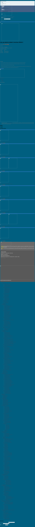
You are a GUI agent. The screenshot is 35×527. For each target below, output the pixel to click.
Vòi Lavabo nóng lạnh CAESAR (8, 383)
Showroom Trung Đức (9, 122)
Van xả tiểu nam (6, 495)
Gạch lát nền (4, 287)
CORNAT (1, 79)
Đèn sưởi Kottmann (6, 476)
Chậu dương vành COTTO (7, 362)
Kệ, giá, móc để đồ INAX (7, 458)
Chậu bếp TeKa (5, 397)
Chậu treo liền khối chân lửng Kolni (8, 345)
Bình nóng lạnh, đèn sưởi (5, 474)
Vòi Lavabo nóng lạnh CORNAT (8, 381)
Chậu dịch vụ (4, 370)
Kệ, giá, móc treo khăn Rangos (8, 459)
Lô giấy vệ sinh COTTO (7, 463)
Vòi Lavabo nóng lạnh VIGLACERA (8, 385)
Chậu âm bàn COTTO (6, 367)
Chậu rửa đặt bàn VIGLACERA (7, 352)
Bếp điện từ (4, 510)
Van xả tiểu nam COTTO (8, 498)
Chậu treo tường (5, 331)
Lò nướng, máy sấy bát (5, 513)
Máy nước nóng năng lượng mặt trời (7, 484)
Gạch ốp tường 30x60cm (7, 285)
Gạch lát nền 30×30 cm (7, 288)
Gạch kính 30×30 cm (6, 299)
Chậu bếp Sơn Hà (5, 396)
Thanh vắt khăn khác (6, 469)
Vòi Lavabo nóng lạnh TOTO (7, 379)
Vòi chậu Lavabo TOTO (5, 390)
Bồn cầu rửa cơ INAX (6, 321)
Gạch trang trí (4, 303)
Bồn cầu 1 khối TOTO (6, 305)
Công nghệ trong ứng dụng (6, 8)
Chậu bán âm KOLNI (6, 354)
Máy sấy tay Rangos (6, 472)
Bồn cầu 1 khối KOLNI (7, 308)
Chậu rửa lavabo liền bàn (6, 369)
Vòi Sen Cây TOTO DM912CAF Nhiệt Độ (5, 211)
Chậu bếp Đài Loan (5, 395)
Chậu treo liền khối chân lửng (6, 344)
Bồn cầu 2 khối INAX (6, 313)
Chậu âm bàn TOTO (6, 364)
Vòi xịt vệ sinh (4, 432)
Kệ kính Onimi (6, 444)
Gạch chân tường (5, 300)
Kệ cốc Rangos (6, 450)
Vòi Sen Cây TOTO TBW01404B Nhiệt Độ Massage (6, 183)
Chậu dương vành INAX (7, 360)
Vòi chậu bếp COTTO (5, 403)
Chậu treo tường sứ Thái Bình (7, 335)
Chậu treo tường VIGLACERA (7, 337)
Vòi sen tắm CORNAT (6, 408)
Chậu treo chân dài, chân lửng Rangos (8, 343)
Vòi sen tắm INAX (6, 410)
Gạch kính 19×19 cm (6, 298)
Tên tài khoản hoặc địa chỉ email (4, 522)
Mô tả (2, 80)
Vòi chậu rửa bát (4, 398)
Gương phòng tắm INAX (7, 440)
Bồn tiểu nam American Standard (8, 487)
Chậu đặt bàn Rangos (6, 351)
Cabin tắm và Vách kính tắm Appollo (8, 502)
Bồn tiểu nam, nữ (4, 485)
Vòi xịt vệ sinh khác (6, 436)
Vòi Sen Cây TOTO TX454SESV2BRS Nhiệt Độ (5, 239)
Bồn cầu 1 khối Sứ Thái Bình (7, 309)
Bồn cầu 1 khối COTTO (7, 307)
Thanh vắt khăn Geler (6, 466)
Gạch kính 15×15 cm (6, 297)
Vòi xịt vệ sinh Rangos (7, 435)
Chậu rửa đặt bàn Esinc (7, 348)
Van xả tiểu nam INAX (8, 496)
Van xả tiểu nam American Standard (10, 497)
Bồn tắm (4, 504)
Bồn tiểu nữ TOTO (6, 492)
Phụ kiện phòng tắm (4, 431)
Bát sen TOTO (7, 424)
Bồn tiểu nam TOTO (6, 486)
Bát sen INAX (7, 427)
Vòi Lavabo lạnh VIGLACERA (7, 377)
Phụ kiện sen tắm (5, 423)
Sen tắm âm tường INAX (7, 421)
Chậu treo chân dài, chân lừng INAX (8, 339)
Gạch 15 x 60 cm (6, 302)
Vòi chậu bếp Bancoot (5, 401)
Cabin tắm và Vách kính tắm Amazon (8, 503)
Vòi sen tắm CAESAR (6, 409)
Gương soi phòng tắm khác (7, 441)
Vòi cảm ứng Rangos (6, 389)
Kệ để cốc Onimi (6, 448)
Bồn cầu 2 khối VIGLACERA (7, 315)
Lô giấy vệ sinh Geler (6, 461)
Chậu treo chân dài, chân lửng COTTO (8, 342)
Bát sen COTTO (7, 428)
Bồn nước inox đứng (6, 518)
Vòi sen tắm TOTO (6, 406)
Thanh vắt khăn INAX (6, 468)
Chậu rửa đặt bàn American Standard (8, 349)
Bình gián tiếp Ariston (8, 480)
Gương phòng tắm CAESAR (7, 439)
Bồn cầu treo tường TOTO (7, 325)
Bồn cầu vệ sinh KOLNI (5, 330)
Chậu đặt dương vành (5, 358)
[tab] (18, 80)
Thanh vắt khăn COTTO (7, 467)
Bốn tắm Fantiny (6, 507)
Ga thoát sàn (4, 437)
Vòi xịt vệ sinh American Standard (8, 434)
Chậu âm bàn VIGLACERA (7, 368)
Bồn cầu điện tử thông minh (6, 317)
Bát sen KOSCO (7, 425)
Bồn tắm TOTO (6, 505)
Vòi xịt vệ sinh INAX (6, 433)
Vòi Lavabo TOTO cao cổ (7, 392)
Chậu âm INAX (6, 365)
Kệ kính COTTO (6, 445)
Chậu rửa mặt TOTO (5, 372)
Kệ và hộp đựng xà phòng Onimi (8, 453)
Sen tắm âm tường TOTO (7, 420)
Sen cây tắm (4, 413)
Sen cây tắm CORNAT (7, 416)
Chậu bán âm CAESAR (7, 355)
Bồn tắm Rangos (6, 509)
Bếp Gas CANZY (6, 512)
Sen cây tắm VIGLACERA (7, 419)
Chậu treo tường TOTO (7, 332)
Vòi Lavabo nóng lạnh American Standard (9, 384)
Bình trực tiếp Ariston (8, 483)
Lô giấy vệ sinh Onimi (6, 462)
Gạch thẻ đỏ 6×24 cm (6, 294)
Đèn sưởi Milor (6, 477)
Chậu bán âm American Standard (8, 356)
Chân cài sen (5, 430)
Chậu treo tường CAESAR (7, 334)
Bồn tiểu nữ (4, 491)
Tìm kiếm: (3, 3)
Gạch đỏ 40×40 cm (6, 295)
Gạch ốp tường (4, 283)
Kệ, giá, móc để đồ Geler (7, 457)
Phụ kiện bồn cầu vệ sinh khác (6, 327)
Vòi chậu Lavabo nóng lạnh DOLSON (8, 382)
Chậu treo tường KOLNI (7, 333)
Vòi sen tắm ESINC (6, 407)
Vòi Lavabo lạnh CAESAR (7, 375)
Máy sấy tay (4, 470)
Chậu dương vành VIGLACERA (7, 363)
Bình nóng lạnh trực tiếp (7, 482)
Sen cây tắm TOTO (6, 414)
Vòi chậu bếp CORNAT (5, 400)
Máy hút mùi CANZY (6, 516)
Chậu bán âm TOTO (6, 353)
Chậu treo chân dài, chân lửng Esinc (8, 341)
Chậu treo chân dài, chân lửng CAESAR (8, 340)
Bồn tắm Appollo (6, 506)
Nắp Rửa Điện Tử (6, 329)
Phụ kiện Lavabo (5, 371)
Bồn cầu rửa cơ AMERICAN (7, 322)
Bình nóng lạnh (4, 479)
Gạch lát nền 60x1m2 (6, 292)
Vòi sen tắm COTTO (6, 411)
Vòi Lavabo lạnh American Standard (8, 374)
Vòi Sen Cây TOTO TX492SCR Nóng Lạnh (5, 197)
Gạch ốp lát (3, 282)
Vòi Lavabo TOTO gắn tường (7, 393)
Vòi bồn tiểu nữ (6, 499)
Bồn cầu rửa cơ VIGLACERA (7, 324)
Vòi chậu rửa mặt (4, 373)
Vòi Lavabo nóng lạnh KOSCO (7, 380)
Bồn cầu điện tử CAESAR (7, 316)
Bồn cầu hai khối (5, 310)
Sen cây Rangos (6, 418)
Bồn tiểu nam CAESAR (7, 488)
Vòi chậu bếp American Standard (7, 402)
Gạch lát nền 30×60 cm (7, 289)
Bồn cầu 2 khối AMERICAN (7, 311)
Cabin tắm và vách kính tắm (6, 501)
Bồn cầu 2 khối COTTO (7, 312)
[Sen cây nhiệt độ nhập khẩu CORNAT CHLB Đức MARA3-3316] (3, 20)
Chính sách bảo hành (5, 11)
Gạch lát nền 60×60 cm (7, 291)
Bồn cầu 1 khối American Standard (8, 306)
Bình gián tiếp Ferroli (8, 481)
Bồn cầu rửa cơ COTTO (7, 323)
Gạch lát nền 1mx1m (6, 293)
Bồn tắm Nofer (6, 508)
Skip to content (2, 0)
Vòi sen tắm (4, 405)
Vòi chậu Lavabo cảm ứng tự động (7, 386)
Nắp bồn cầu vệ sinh (6, 328)
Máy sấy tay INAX (6, 471)
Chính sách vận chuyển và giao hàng (7, 10)
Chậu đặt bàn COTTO (6, 350)
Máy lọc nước (4, 514)
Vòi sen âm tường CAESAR (7, 422)
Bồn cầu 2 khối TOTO (6, 314)
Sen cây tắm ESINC (6, 415)
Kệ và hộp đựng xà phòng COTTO (8, 454)
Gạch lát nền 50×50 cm (7, 290)
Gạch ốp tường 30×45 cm (7, 284)
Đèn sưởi (4, 475)
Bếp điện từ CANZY (6, 511)
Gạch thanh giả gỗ (5, 301)
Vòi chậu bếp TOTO (5, 399)
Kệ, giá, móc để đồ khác (7, 460)
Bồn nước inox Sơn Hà (7, 517)
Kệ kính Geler (5, 443)
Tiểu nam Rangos (6, 489)
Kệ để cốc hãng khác (6, 451)
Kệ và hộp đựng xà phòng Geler (8, 452)
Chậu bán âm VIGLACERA (7, 357)
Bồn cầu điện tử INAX (6, 318)
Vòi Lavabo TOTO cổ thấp (7, 391)
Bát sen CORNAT (8, 426)
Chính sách (3, 9)
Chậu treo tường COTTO (7, 336)
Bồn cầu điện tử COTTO (7, 319)
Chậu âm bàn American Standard (8, 366)
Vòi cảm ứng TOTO (6, 388)
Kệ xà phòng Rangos (6, 455)
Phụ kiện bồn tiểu (5, 494)
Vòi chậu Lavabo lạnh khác (7, 378)
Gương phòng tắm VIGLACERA (8, 442)
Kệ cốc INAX (5, 449)
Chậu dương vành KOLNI (7, 359)
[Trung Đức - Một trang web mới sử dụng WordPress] (3, 1)
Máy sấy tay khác (6, 473)
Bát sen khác (7, 429)
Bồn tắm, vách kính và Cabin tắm (6, 500)
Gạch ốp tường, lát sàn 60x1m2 (8, 286)
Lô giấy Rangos (6, 464)
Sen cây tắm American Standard (8, 417)
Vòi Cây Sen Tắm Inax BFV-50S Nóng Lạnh (5, 225)
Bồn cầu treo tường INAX (7, 326)
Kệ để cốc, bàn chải (5, 447)
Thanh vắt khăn (5, 465)
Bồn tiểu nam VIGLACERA (7, 490)
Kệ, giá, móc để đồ (5, 456)
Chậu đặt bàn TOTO (6, 347)
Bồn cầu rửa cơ (5, 320)
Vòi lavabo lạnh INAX (6, 376)
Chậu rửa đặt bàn (5, 346)
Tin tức (2, 7)
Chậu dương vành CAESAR (7, 361)
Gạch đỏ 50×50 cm (6, 296)
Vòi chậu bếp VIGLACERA (6, 404)
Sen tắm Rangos (6, 412)
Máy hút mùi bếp (5, 515)
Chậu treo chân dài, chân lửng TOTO (8, 338)
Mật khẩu (1, 523)
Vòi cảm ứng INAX (6, 387)
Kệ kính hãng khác (6, 446)
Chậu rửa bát (3, 394)
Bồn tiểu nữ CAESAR (6, 493)
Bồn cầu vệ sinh (4, 304)
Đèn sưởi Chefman (6, 478)
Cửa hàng (3, 6)
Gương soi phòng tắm (5, 438)
